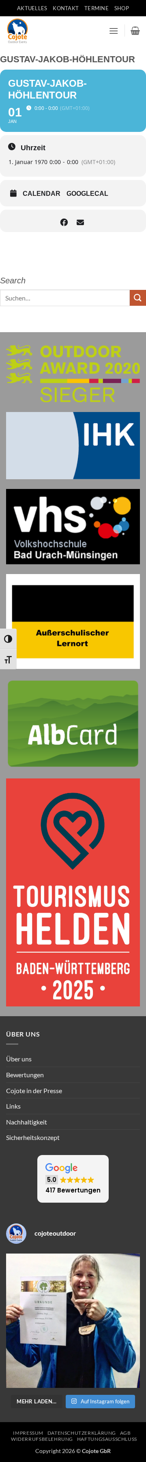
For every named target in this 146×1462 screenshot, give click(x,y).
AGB (125, 1433)
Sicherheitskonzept (33, 1137)
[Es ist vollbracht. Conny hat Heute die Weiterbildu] (73, 1321)
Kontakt (66, 8)
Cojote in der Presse (34, 1090)
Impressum (28, 1433)
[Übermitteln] (138, 298)
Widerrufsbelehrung (42, 1439)
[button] (113, 31)
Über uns (19, 1059)
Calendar (41, 193)
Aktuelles (32, 8)
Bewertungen (25, 1074)
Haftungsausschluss (107, 1439)
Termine (96, 8)
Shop (121, 8)
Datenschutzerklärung (81, 1433)
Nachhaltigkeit (26, 1122)
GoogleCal (87, 193)
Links (13, 1106)
